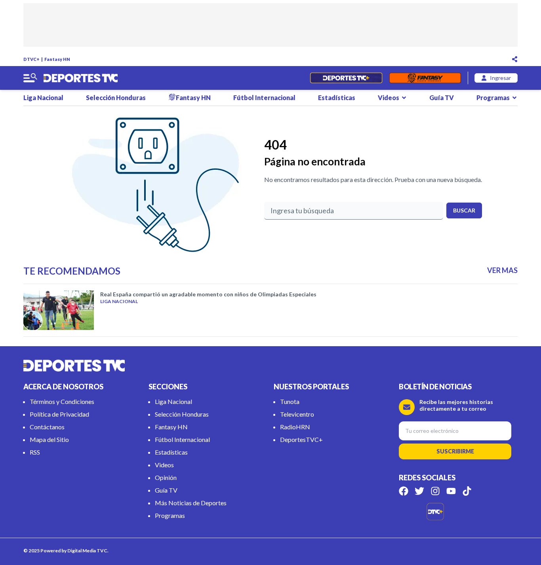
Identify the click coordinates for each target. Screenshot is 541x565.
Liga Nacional (43, 97)
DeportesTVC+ (301, 439)
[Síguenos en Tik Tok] (467, 491)
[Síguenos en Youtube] (451, 491)
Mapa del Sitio (49, 439)
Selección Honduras (116, 97)
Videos (388, 97)
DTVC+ (31, 59)
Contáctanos (47, 426)
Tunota (289, 401)
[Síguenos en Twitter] (419, 491)
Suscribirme (455, 451)
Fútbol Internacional (264, 97)
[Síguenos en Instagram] (435, 491)
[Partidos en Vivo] (346, 77)
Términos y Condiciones (62, 401)
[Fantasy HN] (425, 77)
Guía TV (441, 97)
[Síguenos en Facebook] (403, 491)
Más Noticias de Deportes (191, 502)
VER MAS (502, 270)
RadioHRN (295, 426)
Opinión (166, 477)
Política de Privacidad (59, 414)
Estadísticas (336, 97)
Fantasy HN (57, 59)
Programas (493, 97)
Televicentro (297, 414)
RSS (35, 452)
